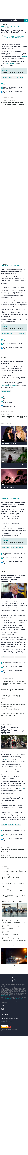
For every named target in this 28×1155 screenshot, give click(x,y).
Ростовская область (7, 176)
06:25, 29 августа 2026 (6, 500)
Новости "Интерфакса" (5, 1014)
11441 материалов (5, 968)
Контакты (3, 975)
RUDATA (2, 1017)
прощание (17, 824)
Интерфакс (14, 20)
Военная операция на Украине (10, 26)
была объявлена (10, 63)
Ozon (15, 176)
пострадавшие (21, 333)
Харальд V (11, 824)
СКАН (2, 1015)
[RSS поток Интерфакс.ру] (9, 1021)
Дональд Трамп (10, 656)
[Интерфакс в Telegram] (4, 1021)
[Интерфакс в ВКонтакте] (7, 1021)
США (3, 656)
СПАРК (2, 1005)
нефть (23, 656)
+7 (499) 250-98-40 (8, 998)
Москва (3, 357)
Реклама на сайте (5, 977)
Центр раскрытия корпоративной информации (9, 1018)
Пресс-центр (17, 975)
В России (4, 24)
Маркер (2, 1009)
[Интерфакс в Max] (11, 1021)
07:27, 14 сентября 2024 (6, 27)
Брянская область (18, 77)
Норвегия (4, 824)
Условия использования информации (9, 1029)
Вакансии (23, 975)
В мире (3, 571)
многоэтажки (19, 547)
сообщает (8, 759)
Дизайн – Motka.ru (5, 1032)
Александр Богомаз (7, 77)
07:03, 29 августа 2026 (6, 115)
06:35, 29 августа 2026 (6, 267)
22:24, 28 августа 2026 (6, 724)
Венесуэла (17, 656)
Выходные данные (5, 1030)
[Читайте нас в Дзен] (2, 1021)
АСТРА (2, 1010)
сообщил (9, 159)
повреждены (15, 162)
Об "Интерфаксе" (10, 975)
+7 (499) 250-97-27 (18, 998)
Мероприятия (12, 977)
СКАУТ (2, 1008)
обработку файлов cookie (6, 995)
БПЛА (19, 176)
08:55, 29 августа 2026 (6, 359)
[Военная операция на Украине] (14, 964)
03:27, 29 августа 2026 (6, 573)
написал (24, 56)
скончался (21, 788)
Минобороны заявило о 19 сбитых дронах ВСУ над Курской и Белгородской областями (14, 38)
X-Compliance (3, 1006)
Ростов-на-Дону (6, 547)
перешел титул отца (17, 809)
